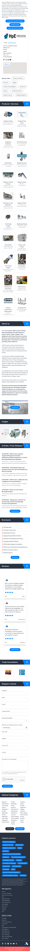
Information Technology (9, 863)
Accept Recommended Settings (15, 21)
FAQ (3, 911)
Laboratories (6, 866)
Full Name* (4, 690)
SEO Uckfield (5, 938)
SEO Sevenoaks (6, 933)
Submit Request (7, 786)
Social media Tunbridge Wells (9, 927)
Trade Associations (17, 91)
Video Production (6, 902)
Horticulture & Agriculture (18, 857)
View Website (15, 407)
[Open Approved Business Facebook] (2, 943)
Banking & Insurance (8, 845)
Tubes (22, 820)
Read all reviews (15, 649)
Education (5, 851)
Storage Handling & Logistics (10, 875)
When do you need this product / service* (12, 725)
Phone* (4, 704)
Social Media (5, 904)
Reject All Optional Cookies (15, 28)
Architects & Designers (9, 842)
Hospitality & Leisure (8, 860)
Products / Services (18, 78)
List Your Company (6, 893)
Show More (15, 557)
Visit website (20, 828)
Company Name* (6, 711)
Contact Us (10, 828)
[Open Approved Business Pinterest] (8, 943)
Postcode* (4, 731)
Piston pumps (24, 814)
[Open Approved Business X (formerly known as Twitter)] (16, 943)
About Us (5, 82)
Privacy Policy (5, 13)
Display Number (12, 42)
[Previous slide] (2, 433)
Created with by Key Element (15, 949)
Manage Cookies (15, 24)
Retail (13, 869)
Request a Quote (7, 95)
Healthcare (6, 857)
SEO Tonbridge (5, 934)
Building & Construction (9, 848)
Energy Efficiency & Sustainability (11, 854)
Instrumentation (22, 863)
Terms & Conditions (7, 922)
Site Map (4, 918)
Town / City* (5, 745)
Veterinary (23, 875)
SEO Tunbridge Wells (7, 936)
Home (3, 891)
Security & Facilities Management (11, 872)
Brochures (22, 86)
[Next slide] (27, 433)
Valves (22, 822)
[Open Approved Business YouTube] (13, 943)
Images (14, 82)
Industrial (19, 860)
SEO (3, 897)
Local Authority (16, 866)
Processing (6, 869)
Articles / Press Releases (9, 86)
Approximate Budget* (7, 718)
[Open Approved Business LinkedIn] (11, 943)
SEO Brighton (5, 929)
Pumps (22, 816)
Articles (4, 909)
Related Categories (21, 95)
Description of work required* (9, 759)
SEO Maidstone (6, 931)
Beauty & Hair (19, 845)
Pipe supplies (23, 813)
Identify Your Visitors (7, 895)
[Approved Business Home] (26, 943)
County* (4, 752)
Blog (3, 925)
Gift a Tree (4, 906)
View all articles (15, 511)
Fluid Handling (15, 816)
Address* (4, 738)
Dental (19, 848)
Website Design (6, 898)
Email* (3, 697)
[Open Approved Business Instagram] (5, 943)
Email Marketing (6, 900)
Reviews (5, 91)
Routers (22, 818)
